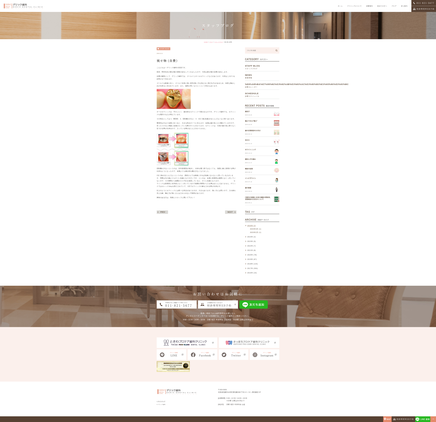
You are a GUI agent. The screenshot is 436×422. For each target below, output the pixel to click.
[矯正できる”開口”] (276, 123)
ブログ (211, 42)
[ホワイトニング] (276, 151)
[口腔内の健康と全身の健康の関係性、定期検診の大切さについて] (276, 199)
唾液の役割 (249, 168)
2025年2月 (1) (255, 232)
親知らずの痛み (250, 159)
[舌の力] (276, 142)
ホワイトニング (250, 149)
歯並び (247, 111)
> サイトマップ (161, 401)
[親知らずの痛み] (276, 161)
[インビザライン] (276, 180)
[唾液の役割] (276, 170)
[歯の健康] (276, 189)
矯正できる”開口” (251, 121)
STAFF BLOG (164, 48)
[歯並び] (276, 113)
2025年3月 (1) (255, 229)
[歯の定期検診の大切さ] (276, 132)
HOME (206, 42)
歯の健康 (248, 188)
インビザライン (250, 178)
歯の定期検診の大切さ (253, 130)
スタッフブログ (218, 42)
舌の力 (247, 140)
